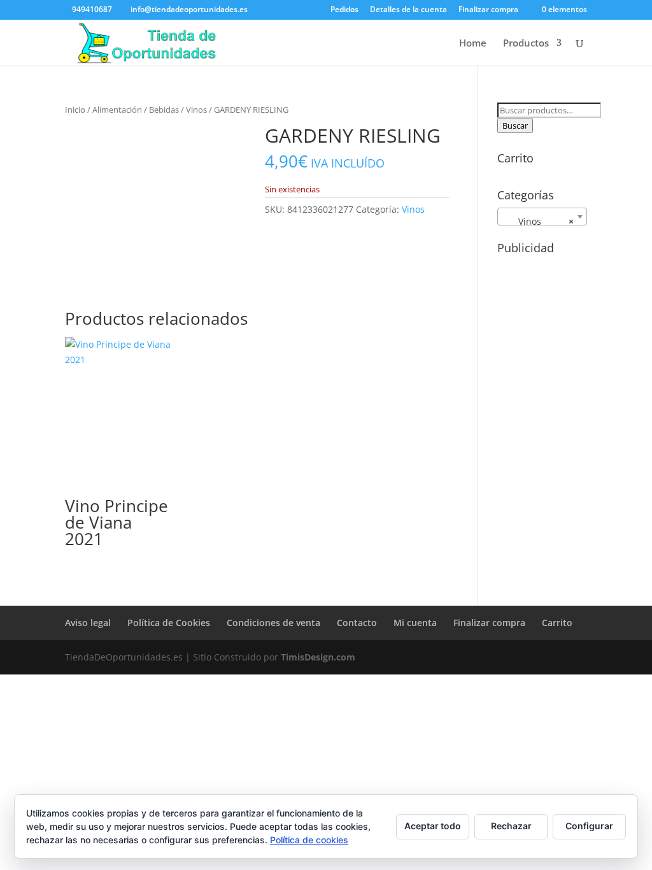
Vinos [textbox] (538, 221)
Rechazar (511, 825)
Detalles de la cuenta (408, 10)
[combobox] (542, 216)
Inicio (75, 109)
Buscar (515, 125)
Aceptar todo (432, 825)
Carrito (557, 623)
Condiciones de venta (273, 623)
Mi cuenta (415, 623)
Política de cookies (309, 839)
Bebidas (164, 109)
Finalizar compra (488, 10)
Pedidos (344, 10)
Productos (526, 43)
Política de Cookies (168, 623)
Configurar (589, 825)
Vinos (196, 109)
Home (472, 43)
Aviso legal (88, 623)
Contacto (357, 623)
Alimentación (117, 109)
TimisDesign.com (318, 657)
